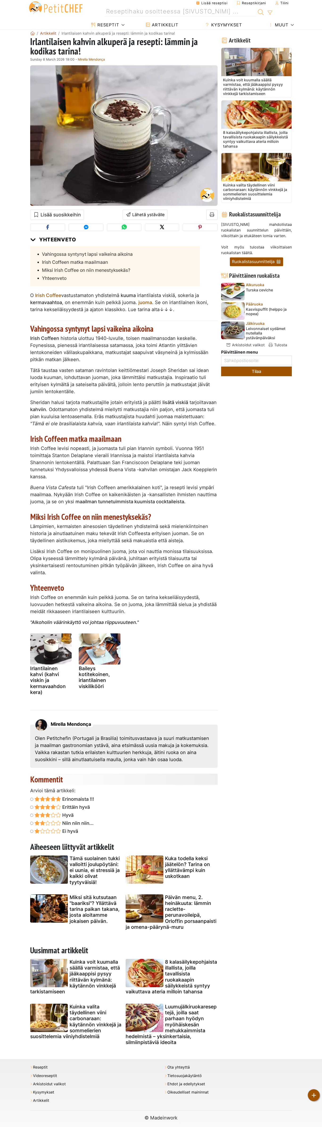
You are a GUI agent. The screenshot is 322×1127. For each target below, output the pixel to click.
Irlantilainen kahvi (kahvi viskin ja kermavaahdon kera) (48, 680)
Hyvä (67, 815)
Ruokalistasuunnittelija (254, 261)
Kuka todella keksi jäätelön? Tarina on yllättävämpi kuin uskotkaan (187, 867)
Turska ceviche (259, 290)
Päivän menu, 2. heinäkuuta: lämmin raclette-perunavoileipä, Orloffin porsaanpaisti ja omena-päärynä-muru (171, 912)
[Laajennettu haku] (269, 12)
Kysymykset (226, 24)
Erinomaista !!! (77, 799)
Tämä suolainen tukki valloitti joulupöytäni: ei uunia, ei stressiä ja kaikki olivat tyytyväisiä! (95, 870)
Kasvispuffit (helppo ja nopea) (266, 311)
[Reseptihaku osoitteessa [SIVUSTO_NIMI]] (261, 11)
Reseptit (107, 24)
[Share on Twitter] (162, 227)
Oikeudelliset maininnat (188, 1092)
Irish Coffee (48, 295)
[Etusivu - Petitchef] (32, 33)
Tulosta (280, 345)
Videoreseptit (45, 1075)
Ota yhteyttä (178, 1067)
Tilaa (256, 371)
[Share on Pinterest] (200, 227)
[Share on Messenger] (86, 227)
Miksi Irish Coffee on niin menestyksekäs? (86, 270)
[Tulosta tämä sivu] (212, 215)
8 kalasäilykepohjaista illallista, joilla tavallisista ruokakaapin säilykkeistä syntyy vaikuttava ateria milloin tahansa (171, 977)
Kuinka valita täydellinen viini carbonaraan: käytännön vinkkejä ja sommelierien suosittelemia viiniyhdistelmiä (75, 1021)
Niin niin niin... (77, 823)
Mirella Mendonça (91, 59)
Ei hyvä (69, 831)
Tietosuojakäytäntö (184, 1075)
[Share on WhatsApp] (124, 227)
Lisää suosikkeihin (60, 215)
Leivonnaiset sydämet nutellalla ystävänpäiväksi (265, 333)
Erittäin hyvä (75, 807)
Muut (281, 24)
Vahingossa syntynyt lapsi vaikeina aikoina (87, 254)
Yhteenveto (54, 278)
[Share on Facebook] (47, 227)
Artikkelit (164, 24)
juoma (145, 302)
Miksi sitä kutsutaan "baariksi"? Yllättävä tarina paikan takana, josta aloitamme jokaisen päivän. (95, 909)
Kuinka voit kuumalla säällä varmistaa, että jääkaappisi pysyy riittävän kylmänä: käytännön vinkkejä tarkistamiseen (75, 977)
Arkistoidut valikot (248, 345)
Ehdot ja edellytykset (186, 1084)
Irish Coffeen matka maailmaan (75, 262)
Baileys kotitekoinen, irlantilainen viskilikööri (94, 677)
